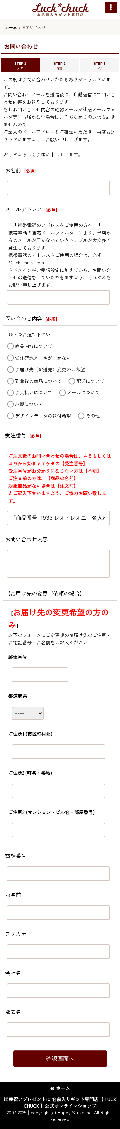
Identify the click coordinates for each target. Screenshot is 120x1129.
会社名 (13, 973)
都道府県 (17, 695)
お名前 (13, 170)
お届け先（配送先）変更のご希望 (50, 369)
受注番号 (15, 435)
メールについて (83, 392)
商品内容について (33, 346)
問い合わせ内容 (23, 318)
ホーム (63, 1088)
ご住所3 (51, 812)
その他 (93, 416)
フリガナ (15, 934)
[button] (111, 7)
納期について (29, 404)
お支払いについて (33, 392)
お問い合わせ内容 (26, 539)
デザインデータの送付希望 (43, 416)
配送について (90, 381)
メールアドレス (23, 209)
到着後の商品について (38, 381)
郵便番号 (17, 656)
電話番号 (15, 856)
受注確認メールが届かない (43, 357)
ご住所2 (30, 772)
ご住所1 (30, 733)
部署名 (13, 1012)
